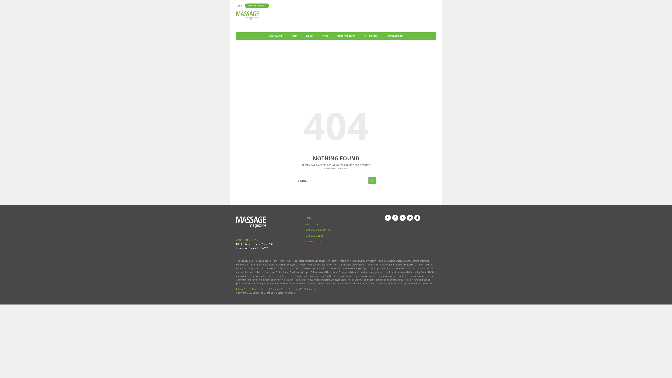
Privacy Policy (243, 289)
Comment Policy (279, 289)
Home (309, 218)
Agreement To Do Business (302, 289)
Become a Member (257, 5)
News (309, 36)
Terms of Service (260, 289)
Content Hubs (346, 36)
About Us (311, 224)
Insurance (276, 36)
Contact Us (395, 36)
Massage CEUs (314, 235)
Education (371, 36)
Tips (325, 36)
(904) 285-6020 (247, 240)
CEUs (294, 36)
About (239, 5)
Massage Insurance (318, 229)
